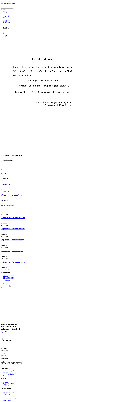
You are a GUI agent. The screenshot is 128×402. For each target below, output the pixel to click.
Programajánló (6, 384)
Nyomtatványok (6, 375)
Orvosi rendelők (6, 395)
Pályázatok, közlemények (8, 374)
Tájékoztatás (5, 276)
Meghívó (4, 173)
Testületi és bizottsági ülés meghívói (10, 370)
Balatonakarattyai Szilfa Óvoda (9, 390)
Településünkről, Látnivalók (9, 383)
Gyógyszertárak (6, 394)
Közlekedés (5, 382)
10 (8, 280)
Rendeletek (5, 372)
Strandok (5, 381)
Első (1, 280)
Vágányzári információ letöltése (7, 205)
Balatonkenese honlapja (10, 3)
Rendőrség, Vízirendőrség (8, 392)
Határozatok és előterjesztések (9, 373)
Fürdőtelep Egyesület (7, 385)
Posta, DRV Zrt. (6, 393)
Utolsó (10, 280)
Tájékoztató (6, 184)
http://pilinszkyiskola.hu (8, 332)
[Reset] (13, 9)
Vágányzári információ (11, 195)
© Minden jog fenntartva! (6, 400)
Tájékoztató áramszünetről (13, 217)
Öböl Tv (2, 3)
